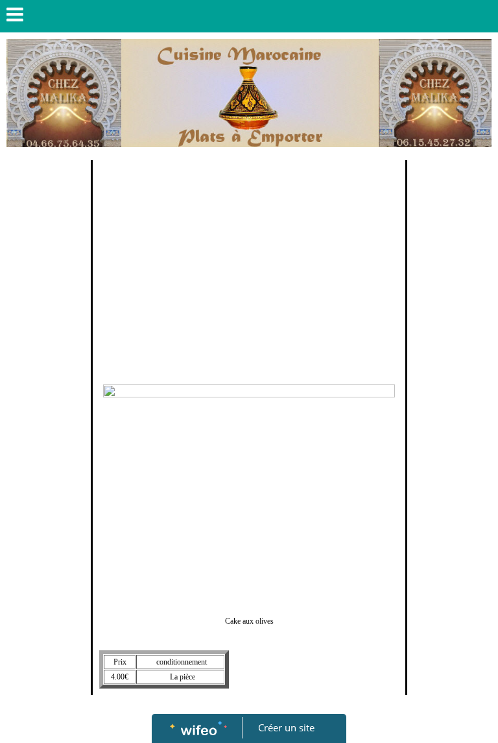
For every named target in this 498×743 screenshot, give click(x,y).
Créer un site (286, 727)
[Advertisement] (249, 264)
